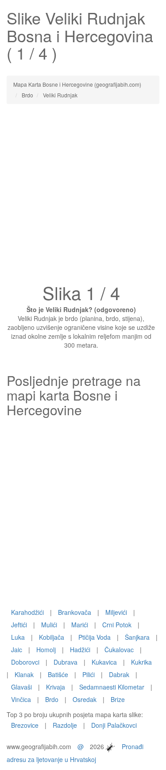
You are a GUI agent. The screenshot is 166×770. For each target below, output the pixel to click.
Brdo (51, 699)
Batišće (58, 674)
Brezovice (25, 725)
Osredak (85, 699)
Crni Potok (116, 624)
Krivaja (55, 686)
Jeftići (19, 624)
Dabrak (119, 674)
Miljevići (116, 612)
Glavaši (21, 686)
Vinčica (21, 699)
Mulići (49, 624)
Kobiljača (51, 637)
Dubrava (65, 662)
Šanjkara (137, 637)
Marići (79, 624)
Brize (118, 699)
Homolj (46, 649)
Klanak (24, 674)
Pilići (88, 674)
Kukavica (104, 662)
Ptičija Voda (94, 637)
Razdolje (65, 725)
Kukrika (141, 662)
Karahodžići (27, 612)
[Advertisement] (83, 196)
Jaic (16, 649)
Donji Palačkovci (114, 725)
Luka (18, 637)
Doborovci (25, 662)
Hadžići (80, 649)
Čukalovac (119, 649)
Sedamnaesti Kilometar (111, 686)
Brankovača (74, 612)
